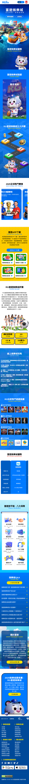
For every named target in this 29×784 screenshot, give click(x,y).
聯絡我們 (17, 751)
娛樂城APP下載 (5, 751)
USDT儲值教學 (5, 748)
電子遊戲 (4, 732)
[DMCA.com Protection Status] (7, 776)
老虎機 (3, 728)
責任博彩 (17, 744)
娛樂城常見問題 (6, 755)
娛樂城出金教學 (6, 750)
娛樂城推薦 (17, 732)
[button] (26, 2)
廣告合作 (17, 750)
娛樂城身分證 (18, 736)
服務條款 (17, 746)
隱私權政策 (17, 742)
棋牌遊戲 (4, 734)
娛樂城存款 (4, 746)
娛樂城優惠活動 (6, 744)
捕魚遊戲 (4, 736)
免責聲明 (17, 748)
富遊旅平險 (17, 755)
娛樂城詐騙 (17, 730)
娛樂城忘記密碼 (6, 753)
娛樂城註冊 (4, 742)
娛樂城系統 (17, 728)
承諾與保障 (17, 753)
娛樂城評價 (17, 734)
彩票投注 (4, 730)
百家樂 (3, 727)
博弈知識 (17, 727)
